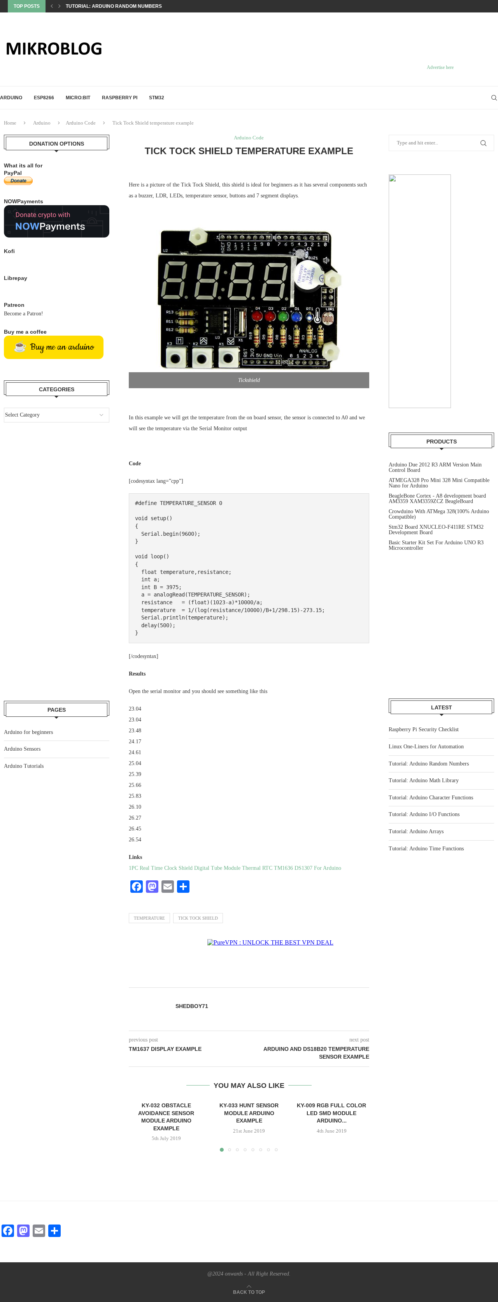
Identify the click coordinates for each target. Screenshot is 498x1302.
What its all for (23, 165)
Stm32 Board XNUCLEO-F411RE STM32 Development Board (436, 529)
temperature (149, 918)
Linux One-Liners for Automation (426, 747)
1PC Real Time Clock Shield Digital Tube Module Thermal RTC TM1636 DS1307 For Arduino (235, 868)
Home (10, 123)
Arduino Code (81, 123)
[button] (52, 6)
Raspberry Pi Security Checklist (424, 729)
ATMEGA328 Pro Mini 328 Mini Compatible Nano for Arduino (439, 483)
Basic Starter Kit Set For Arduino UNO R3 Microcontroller (436, 545)
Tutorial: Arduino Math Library (424, 780)
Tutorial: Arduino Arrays (416, 831)
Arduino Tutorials (24, 766)
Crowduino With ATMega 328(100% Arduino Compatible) (439, 514)
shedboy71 (191, 1006)
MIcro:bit (78, 97)
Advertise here (440, 67)
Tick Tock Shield (198, 918)
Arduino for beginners (28, 732)
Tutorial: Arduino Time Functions (426, 849)
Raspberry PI (119, 97)
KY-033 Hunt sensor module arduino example (249, 1113)
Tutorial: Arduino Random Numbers (114, 6)
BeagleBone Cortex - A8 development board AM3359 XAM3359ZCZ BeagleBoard (437, 498)
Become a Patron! (23, 314)
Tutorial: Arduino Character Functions (431, 798)
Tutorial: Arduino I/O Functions (424, 814)
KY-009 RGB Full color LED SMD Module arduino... (331, 1113)
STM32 (156, 97)
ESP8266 (44, 97)
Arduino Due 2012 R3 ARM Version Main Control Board (435, 467)
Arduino (11, 97)
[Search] (494, 97)
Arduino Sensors (22, 749)
